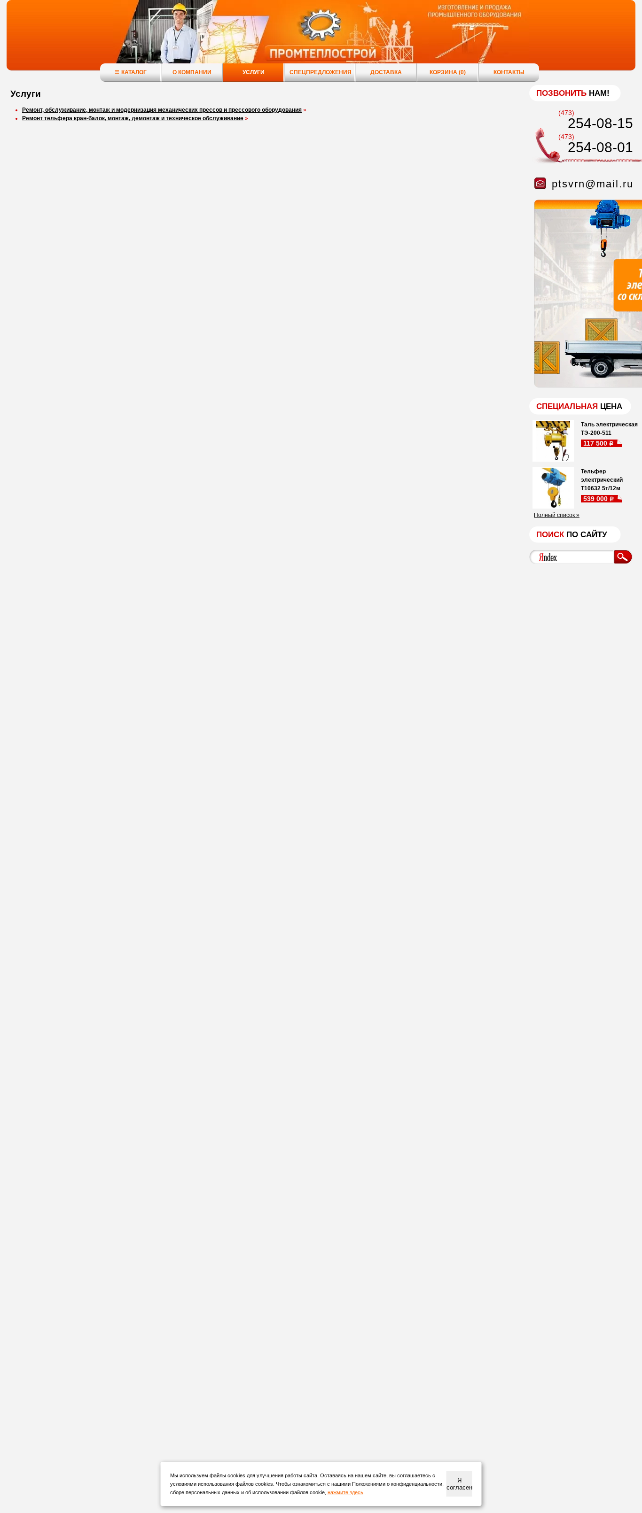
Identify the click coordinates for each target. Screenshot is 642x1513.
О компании (191, 72)
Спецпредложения (321, 72)
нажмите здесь (345, 1492)
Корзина (448, 72)
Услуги (254, 72)
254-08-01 (600, 147)
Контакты (509, 72)
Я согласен (459, 1484)
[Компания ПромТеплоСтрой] (321, 40)
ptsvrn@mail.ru (593, 184)
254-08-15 (600, 123)
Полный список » (556, 515)
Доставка (386, 72)
